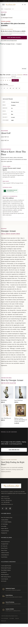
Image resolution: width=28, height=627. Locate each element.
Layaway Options (4, 519)
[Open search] (23, 4)
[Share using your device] (16, 88)
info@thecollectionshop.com (7, 504)
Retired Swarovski (5, 574)
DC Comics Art (4, 546)
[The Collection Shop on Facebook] (2, 508)
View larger (24, 68)
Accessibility (3, 526)
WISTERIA (4, 400)
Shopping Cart (4, 532)
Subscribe (17, 618)
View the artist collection (8, 383)
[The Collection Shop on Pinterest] (10, 508)
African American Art (5, 541)
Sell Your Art (3, 581)
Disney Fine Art (4, 548)
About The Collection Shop (6, 517)
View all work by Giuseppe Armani (10, 233)
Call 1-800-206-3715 (14, 449)
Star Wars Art (4, 572)
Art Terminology (4, 524)
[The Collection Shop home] (13, 4)
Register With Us (4, 528)
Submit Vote (15, 80)
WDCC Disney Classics (6, 576)
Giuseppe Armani (7, 17)
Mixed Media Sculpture (6, 570)
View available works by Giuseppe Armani (9, 40)
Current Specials (4, 578)
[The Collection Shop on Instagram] (6, 508)
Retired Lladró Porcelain (6, 568)
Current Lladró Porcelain (6, 565)
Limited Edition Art (5, 554)
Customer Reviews (5, 530)
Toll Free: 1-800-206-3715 (6, 500)
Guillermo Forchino (5, 552)
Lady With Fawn (18, 400)
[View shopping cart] (25, 4)
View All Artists (4, 557)
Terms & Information (4, 618)
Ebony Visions (4, 550)
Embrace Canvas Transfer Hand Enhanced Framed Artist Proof (20, 419)
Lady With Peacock (6, 418)
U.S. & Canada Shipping (6, 521)
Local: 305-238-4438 (5, 502)
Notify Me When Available (14, 37)
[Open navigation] (3, 4)
